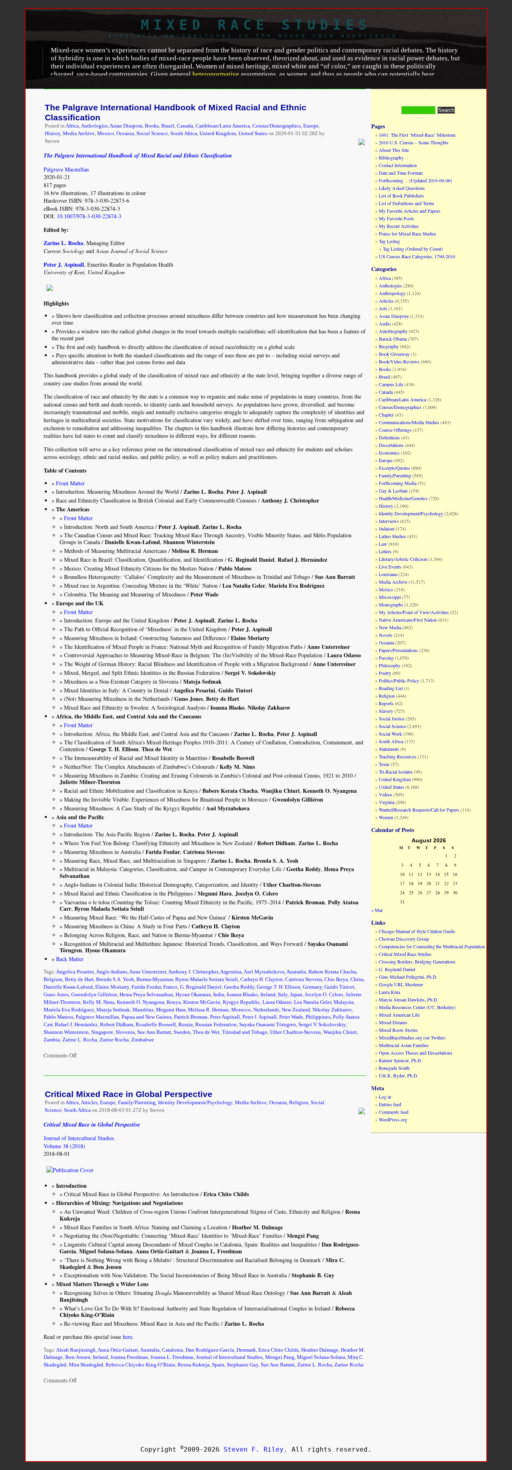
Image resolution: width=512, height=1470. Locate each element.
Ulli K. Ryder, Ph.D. (398, 1075)
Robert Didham (116, 1024)
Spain (218, 1365)
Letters (385, 551)
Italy (283, 994)
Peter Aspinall (225, 1017)
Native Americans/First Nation (408, 619)
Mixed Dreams (393, 1022)
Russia (185, 1024)
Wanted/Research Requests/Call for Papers (419, 809)
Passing (386, 657)
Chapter (386, 414)
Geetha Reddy (239, 987)
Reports (386, 703)
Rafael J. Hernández (76, 1024)
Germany (312, 987)
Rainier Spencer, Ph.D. (400, 1060)
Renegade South (394, 1068)
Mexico (105, 133)
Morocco (241, 1010)
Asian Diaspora (126, 126)
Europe (311, 126)
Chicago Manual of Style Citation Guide (417, 931)
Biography (389, 346)
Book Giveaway (394, 354)
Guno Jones (56, 994)
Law (383, 544)
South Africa (183, 133)
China (357, 979)
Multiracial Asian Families (404, 1045)
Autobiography (393, 331)
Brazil (167, 126)
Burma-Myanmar (154, 979)
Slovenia (125, 1032)
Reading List (391, 688)
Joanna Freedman (129, 1357)
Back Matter (70, 959)
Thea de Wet (206, 1032)
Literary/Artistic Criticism (403, 559)
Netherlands (266, 1010)
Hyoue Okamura (193, 994)
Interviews (389, 521)
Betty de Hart (79, 979)
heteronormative (215, 74)
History (52, 133)
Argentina (231, 972)
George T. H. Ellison (278, 987)
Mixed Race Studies (256, 25)
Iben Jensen (77, 1357)
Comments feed (393, 1112)
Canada (185, 126)
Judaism (386, 528)
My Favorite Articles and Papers (409, 210)
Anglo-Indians (111, 972)
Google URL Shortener (401, 984)
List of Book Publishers (401, 195)
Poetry (385, 673)
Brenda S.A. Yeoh (115, 979)
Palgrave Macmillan (66, 169)
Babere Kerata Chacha (332, 972)
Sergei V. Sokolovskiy (322, 1024)
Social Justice (391, 718)
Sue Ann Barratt (154, 1032)
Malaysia (344, 1002)
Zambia (52, 1040)
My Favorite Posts (396, 218)
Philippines (318, 1017)
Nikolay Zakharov (332, 1010)
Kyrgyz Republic (241, 1002)
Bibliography (391, 157)
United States (252, 133)
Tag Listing (389, 241)
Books (152, 126)
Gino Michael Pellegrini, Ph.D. (408, 976)
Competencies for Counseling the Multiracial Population (432, 946)
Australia (296, 972)
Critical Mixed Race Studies (405, 954)
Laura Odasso (277, 1002)
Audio (385, 323)
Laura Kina (389, 992)
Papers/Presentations (398, 650)
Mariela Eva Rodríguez (69, 1010)
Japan (296, 994)
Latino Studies (392, 536)
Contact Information (398, 165)
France (170, 987)
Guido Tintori (339, 987)
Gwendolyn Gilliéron (94, 994)
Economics (389, 452)
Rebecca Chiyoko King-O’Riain (140, 1365)
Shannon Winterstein (66, 1032)
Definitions (389, 437)
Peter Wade (291, 1017)
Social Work (390, 733)
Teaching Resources (397, 756)
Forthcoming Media (397, 483)
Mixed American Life (399, 1014)
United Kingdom (218, 133)
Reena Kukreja (194, 1365)
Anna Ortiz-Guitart (118, 1350)
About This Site (394, 150)
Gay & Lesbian (393, 490)
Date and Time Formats (401, 173)
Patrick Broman (191, 1017)
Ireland (268, 994)
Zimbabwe (142, 1040)
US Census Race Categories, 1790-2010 (417, 256)
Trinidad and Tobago (245, 1032)
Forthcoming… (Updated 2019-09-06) (415, 180)
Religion (298, 1102)
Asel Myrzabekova (264, 972)
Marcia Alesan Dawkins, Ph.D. (408, 999)
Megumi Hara (171, 1010)
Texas (384, 764)
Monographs (391, 604)
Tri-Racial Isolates (396, 771)
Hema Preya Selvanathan (146, 994)
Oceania (125, 133)
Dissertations (391, 445)
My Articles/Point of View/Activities (414, 612)
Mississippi (390, 597)
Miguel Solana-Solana (321, 1357)
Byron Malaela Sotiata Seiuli (206, 979)
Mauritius (143, 1010)
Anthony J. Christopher (193, 972)
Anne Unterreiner (147, 972)
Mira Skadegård (86, 1365)
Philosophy (389, 665)
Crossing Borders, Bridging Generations (417, 961)
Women (386, 817)
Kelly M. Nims (98, 1002)
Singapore (102, 1032)
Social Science (152, 133)
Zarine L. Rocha (79, 1040)
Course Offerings (395, 430)
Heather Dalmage (319, 1350)
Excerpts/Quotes (394, 468)
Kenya (174, 1002)
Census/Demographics (276, 126)
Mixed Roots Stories (398, 1030)
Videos (385, 794)
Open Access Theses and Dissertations (415, 1052)
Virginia (386, 802)
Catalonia (172, 1350)
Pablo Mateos (58, 1017)
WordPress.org (393, 1119)
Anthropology (392, 293)
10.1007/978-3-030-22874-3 (89, 216)
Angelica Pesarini (75, 972)
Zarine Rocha (114, 1040)
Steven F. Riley (254, 1449)
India (218, 994)
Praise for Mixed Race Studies (407, 233)
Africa (72, 126)
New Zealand (296, 1010)
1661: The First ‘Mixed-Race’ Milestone (417, 135)
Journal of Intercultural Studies (79, 1138)
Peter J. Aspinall (259, 1017)
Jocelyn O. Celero (324, 994)
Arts (383, 308)
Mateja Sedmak (113, 1010)
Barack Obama (393, 338)
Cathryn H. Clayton (261, 979)
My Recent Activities (399, 226)
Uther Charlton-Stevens (295, 1032)
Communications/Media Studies (409, 422)
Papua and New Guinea (147, 1017)
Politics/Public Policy (399, 680)
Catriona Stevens (303, 979)
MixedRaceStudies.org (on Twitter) (412, 1037)
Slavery (386, 711)
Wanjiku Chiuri (340, 1032)
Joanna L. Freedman (172, 1357)
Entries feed (390, 1104)
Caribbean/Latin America (223, 126)
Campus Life (391, 384)
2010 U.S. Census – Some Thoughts (413, 142)
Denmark (246, 1350)
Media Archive (79, 133)
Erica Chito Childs (278, 1350)
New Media (390, 627)
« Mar (377, 910)
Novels (385, 635)
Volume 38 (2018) (64, 1146)
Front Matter (70, 483)
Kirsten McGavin (201, 1002)
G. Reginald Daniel (201, 987)
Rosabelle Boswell (156, 1024)
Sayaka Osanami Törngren (267, 1024)
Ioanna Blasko (242, 994)
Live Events (390, 566)
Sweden (182, 1032)
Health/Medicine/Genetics (403, 498)
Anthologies (94, 126)
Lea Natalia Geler (312, 1002)
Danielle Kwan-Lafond (68, 987)
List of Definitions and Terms (406, 203)
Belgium (53, 979)
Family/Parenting (137, 1102)
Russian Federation (216, 1024)
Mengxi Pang (279, 1357)
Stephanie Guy (242, 1365)
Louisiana (388, 574)
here (127, 1336)
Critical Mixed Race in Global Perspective (128, 1094)
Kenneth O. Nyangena (140, 1002)
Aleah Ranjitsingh (76, 1350)
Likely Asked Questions (402, 188)
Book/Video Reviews (399, 361)
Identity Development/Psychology (195, 1102)
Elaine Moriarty (112, 987)
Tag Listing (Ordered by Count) (413, 248)
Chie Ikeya (336, 979)
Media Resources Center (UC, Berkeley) (417, 1007)
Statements (389, 749)
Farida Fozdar (146, 987)
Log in (385, 1096)
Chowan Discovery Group (404, 938)
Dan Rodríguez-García (210, 1350)
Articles (89, 1102)
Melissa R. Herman (208, 1010)
